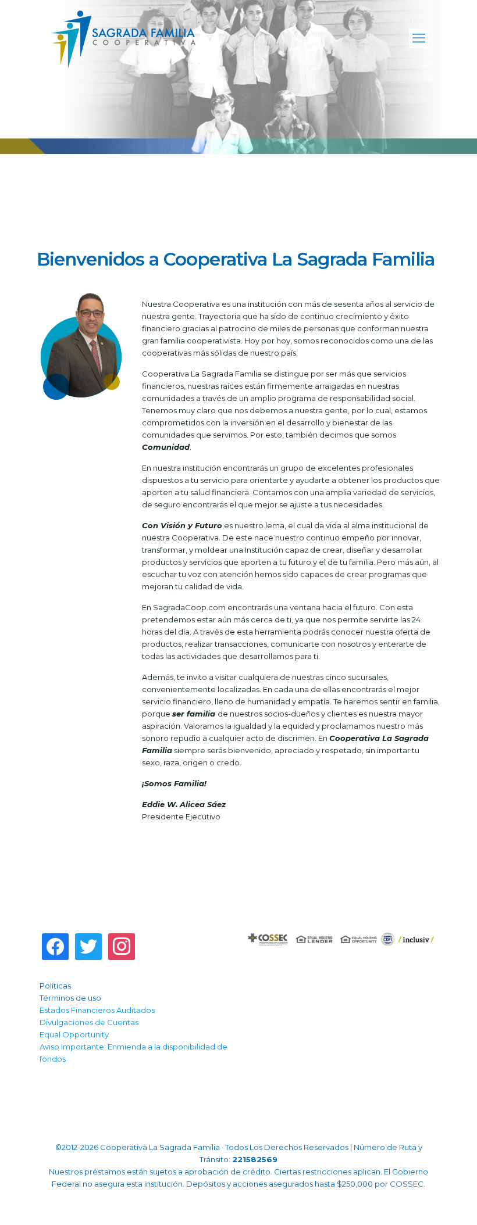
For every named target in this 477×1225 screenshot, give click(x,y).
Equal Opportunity (74, 1034)
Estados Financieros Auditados (97, 1010)
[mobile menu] (419, 38)
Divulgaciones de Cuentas (89, 1022)
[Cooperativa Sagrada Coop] (123, 38)
